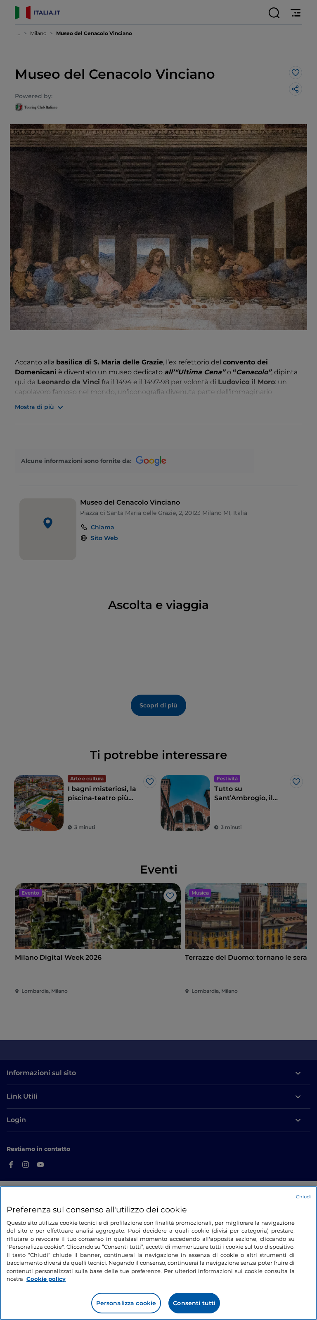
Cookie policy (46, 1278)
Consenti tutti (194, 1303)
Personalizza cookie (126, 1303)
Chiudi (303, 1197)
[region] (158, 1253)
